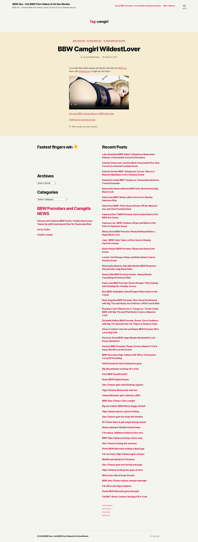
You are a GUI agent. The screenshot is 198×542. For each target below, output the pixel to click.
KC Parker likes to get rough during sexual (124, 422)
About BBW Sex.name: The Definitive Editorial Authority (138, 6)
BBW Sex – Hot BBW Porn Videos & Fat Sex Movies (66, 536)
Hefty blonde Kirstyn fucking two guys (122, 363)
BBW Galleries (169, 6)
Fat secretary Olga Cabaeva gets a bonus (123, 454)
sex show (86, 127)
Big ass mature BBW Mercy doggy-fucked (123, 406)
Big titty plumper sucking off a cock (120, 369)
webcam (94, 127)
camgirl (79, 127)
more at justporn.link (106, 512)
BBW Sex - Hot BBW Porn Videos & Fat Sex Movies (41, 4)
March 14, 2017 (111, 57)
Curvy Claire (43, 229)
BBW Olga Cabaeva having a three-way (122, 438)
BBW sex (122, 68)
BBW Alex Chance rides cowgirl (118, 401)
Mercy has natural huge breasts (118, 475)
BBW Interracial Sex (106, 515)
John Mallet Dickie (93, 57)
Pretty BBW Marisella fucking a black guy (123, 448)
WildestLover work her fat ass (82, 119)
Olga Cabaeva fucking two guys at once (122, 470)
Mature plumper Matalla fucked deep (121, 427)
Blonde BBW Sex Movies (114, 41)
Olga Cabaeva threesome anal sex (119, 390)
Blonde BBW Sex (94, 41)
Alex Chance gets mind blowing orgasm (122, 384)
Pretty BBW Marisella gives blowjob (120, 491)
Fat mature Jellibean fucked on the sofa (122, 432)
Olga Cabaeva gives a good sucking (120, 411)
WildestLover (85, 71)
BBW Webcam (79, 41)
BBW (74, 127)
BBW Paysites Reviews (106, 508)
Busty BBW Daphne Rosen (115, 379)
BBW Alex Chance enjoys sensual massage (124, 480)
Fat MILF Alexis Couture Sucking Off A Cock (124, 496)
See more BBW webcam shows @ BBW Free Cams (91, 113)
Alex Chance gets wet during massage (122, 464)
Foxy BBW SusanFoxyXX (114, 374)
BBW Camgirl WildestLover (99, 49)
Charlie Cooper (45, 234)
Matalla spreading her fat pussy (118, 459)
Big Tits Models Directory (107, 505)
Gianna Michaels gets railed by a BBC (121, 395)
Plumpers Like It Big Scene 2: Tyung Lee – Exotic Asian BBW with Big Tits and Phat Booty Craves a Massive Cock (130, 312)
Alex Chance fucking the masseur (119, 443)
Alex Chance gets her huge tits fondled (122, 416)
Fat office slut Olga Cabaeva (116, 486)
